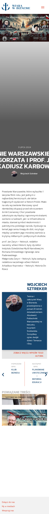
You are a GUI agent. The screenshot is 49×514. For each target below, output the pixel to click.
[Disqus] (24, 463)
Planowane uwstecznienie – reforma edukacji (35, 376)
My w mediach (8, 506)
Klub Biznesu (14, 371)
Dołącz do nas (8, 502)
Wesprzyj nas (8, 510)
